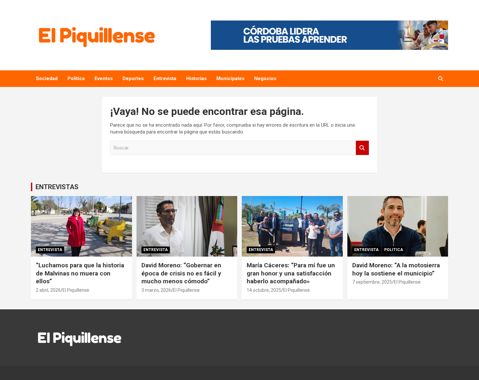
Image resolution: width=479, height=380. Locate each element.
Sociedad (47, 78)
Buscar (362, 148)
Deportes (133, 78)
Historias (196, 78)
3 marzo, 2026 (156, 290)
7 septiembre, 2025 (372, 282)
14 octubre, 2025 (264, 290)
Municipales (230, 78)
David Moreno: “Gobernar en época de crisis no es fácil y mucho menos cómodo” (181, 273)
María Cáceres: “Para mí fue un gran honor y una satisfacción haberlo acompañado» (291, 273)
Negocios (265, 78)
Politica (76, 78)
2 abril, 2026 (48, 290)
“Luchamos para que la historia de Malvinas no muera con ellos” (80, 273)
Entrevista (164, 78)
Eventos (103, 78)
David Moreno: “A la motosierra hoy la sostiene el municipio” (396, 269)
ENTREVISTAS (57, 187)
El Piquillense (76, 290)
